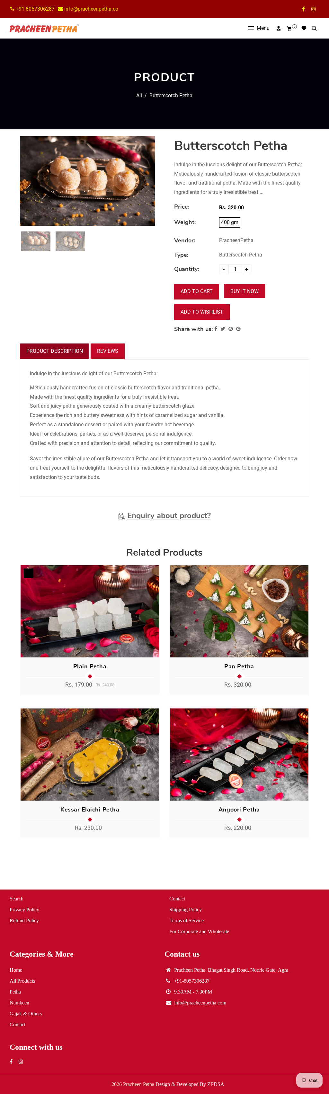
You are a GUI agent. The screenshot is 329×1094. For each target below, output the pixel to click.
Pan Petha (239, 666)
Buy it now (244, 291)
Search (16, 898)
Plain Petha (90, 666)
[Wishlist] (304, 28)
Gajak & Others (26, 1013)
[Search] (314, 28)
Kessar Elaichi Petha (89, 809)
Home (16, 969)
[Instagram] (313, 9)
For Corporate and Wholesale (199, 931)
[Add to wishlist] (152, 611)
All (139, 95)
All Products (22, 980)
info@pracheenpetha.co (90, 9)
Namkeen (19, 1002)
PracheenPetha (236, 240)
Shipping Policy (185, 909)
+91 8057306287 (34, 9)
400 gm (229, 222)
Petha (15, 991)
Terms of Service (186, 920)
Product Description (54, 351)
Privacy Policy (24, 909)
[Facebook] (303, 9)
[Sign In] (278, 28)
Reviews (107, 351)
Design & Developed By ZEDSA (190, 1084)
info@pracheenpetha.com (200, 1002)
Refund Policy (24, 920)
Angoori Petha (239, 809)
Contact (177, 898)
